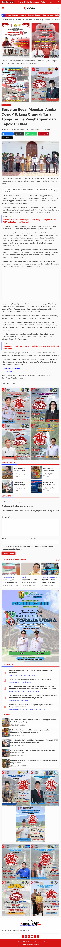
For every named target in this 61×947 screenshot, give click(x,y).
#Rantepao (49, 20)
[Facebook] (23, 936)
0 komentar (37, 129)
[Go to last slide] (56, 560)
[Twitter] (35, 936)
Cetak (48, 129)
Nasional (23, 675)
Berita (57, 15)
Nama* (4, 538)
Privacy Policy (17, 930)
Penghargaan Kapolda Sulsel (26, 375)
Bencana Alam (48, 15)
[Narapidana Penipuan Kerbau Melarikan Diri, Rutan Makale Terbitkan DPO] (36, 486)
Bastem (31, 15)
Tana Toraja (6, 105)
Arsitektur (23, 15)
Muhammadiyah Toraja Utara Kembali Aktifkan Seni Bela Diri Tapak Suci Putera (31, 347)
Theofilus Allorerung (18, 378)
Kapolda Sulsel (11, 375)
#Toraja (18, 20)
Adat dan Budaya (11, 15)
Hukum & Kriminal (9, 577)
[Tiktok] (38, 936)
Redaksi (26, 930)
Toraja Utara (33, 577)
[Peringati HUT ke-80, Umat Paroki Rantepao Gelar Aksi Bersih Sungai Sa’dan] (6, 763)
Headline (25, 577)
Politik (44, 577)
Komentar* (6, 517)
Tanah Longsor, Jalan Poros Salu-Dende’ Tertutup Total (30, 679)
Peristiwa (18, 682)
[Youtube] (32, 936)
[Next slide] (58, 560)
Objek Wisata (32, 709)
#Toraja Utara (28, 20)
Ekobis (11, 675)
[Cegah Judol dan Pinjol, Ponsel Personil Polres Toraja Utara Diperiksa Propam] (6, 753)
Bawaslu (38, 15)
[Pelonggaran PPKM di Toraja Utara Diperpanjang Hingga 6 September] (30, 569)
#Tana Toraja (39, 20)
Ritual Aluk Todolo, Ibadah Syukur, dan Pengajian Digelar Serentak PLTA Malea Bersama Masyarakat (31, 221)
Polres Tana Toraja (44, 375)
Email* (33, 538)
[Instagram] (26, 936)
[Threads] (29, 936)
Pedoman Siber (7, 930)
